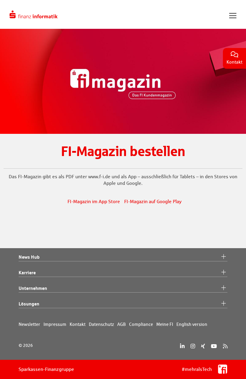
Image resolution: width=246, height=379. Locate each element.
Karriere (27, 272)
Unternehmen (33, 288)
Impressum (55, 324)
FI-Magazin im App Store (94, 201)
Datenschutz (101, 324)
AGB (121, 324)
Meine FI (164, 324)
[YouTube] (214, 346)
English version (191, 324)
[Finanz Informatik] (34, 14)
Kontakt (78, 324)
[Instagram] (192, 346)
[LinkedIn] (182, 346)
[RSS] (225, 346)
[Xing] (203, 346)
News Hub (29, 257)
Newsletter (29, 324)
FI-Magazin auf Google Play (153, 201)
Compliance (141, 324)
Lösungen (29, 303)
